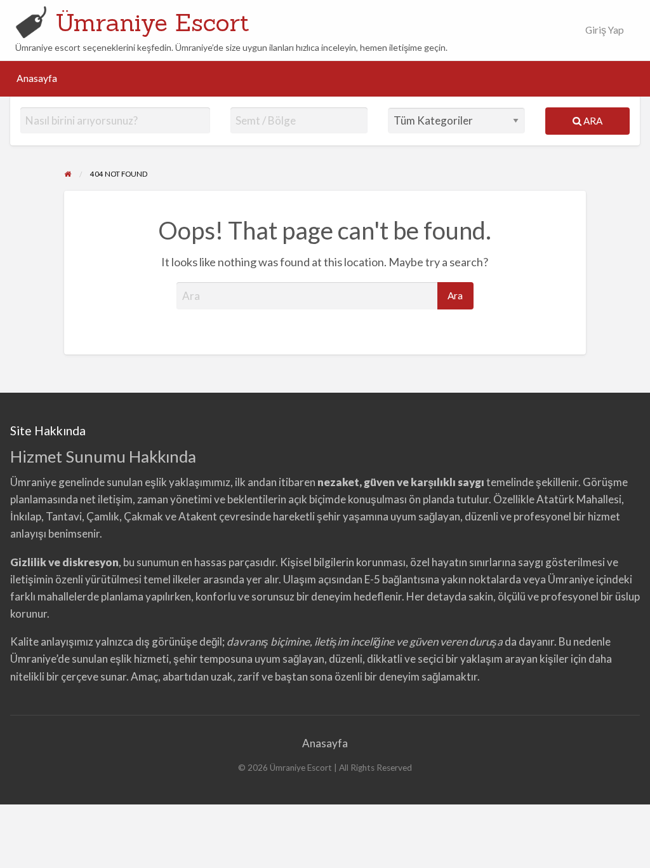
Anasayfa (37, 78)
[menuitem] (604, 30)
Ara (591, 120)
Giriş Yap (604, 30)
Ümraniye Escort (152, 22)
